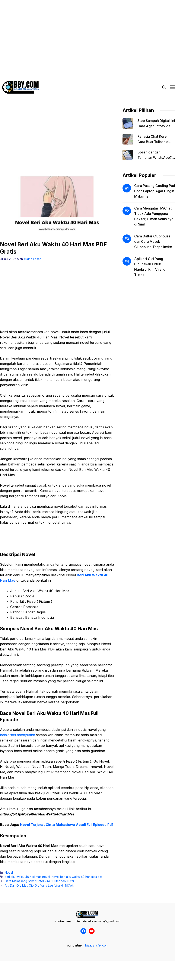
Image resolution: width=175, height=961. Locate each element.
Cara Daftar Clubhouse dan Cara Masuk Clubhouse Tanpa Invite (153, 241)
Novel (9, 872)
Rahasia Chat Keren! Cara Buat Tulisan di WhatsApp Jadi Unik (153, 141)
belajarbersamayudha (17, 735)
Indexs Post (103, 64)
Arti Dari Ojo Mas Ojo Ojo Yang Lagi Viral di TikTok (39, 885)
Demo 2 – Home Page (50, 64)
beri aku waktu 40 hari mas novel (27, 877)
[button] (164, 87)
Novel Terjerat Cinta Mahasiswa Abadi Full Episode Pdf (66, 824)
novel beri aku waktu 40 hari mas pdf (77, 877)
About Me (125, 64)
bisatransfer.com (96, 945)
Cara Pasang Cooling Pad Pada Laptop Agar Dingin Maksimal (154, 191)
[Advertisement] (87, 30)
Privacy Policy (18, 64)
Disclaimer (80, 64)
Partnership (16, 72)
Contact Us (148, 64)
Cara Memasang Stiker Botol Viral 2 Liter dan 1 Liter (39, 881)
